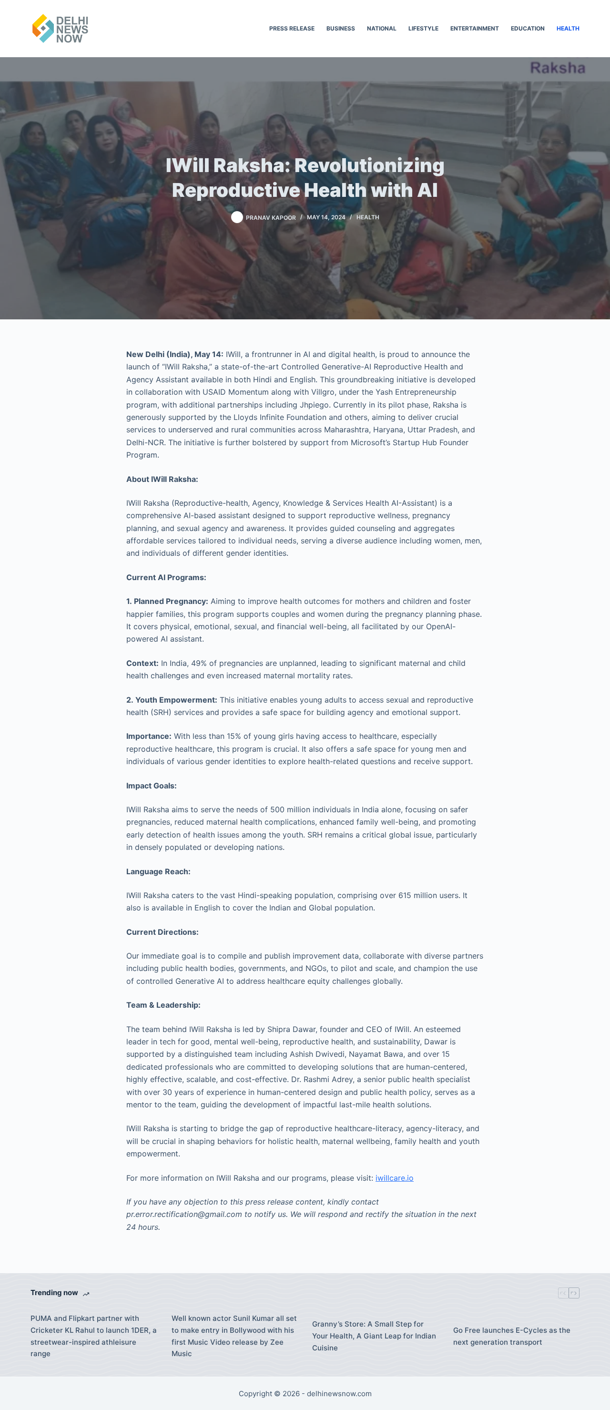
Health (568, 28)
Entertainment (474, 28)
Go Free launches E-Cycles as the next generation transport (511, 1336)
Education (528, 28)
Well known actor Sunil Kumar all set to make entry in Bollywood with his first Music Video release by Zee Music (234, 1336)
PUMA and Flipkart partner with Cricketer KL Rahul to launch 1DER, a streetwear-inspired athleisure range (93, 1336)
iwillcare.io (395, 1178)
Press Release (292, 28)
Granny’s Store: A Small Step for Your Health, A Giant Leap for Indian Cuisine (374, 1335)
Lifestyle (423, 28)
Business (340, 28)
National (381, 28)
